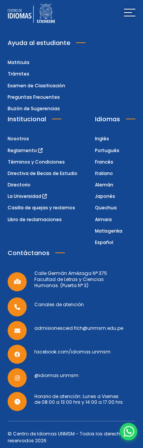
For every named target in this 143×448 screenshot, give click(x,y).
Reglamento (23, 150)
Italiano (104, 173)
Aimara (103, 219)
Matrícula (18, 62)
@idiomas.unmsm (56, 376)
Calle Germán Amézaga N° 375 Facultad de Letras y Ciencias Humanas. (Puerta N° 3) (70, 279)
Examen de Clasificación (36, 85)
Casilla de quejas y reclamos (41, 207)
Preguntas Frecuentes (34, 97)
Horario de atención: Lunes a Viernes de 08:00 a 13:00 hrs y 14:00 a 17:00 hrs (78, 399)
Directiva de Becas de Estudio (42, 173)
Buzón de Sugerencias (34, 108)
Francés (104, 161)
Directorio (19, 184)
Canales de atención (59, 305)
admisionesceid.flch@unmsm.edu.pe (78, 328)
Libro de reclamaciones (35, 219)
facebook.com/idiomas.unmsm (72, 352)
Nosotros (18, 138)
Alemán (104, 184)
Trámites (18, 73)
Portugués (107, 150)
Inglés (102, 138)
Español (104, 242)
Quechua (106, 207)
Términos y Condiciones (36, 161)
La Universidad (25, 196)
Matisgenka (108, 230)
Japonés (105, 196)
